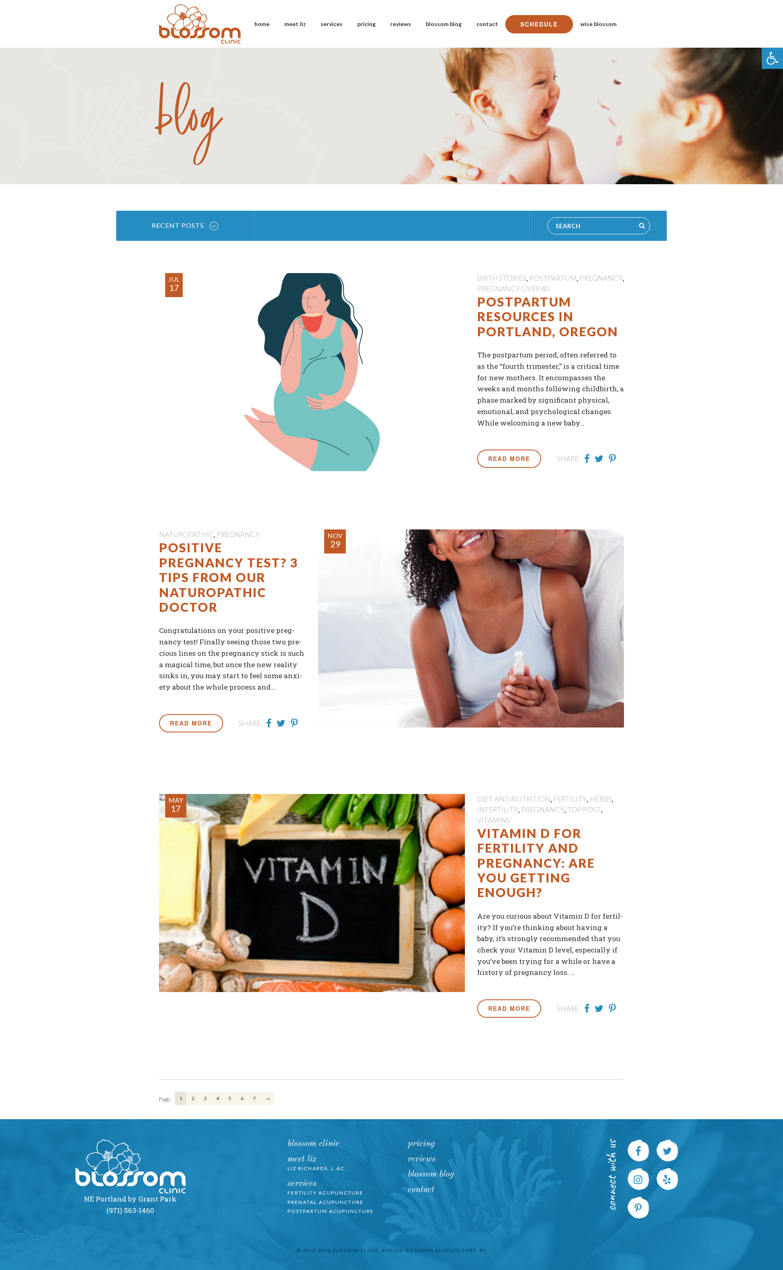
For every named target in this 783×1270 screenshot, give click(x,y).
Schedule (539, 24)
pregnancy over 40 (513, 288)
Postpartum (553, 278)
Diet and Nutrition (514, 799)
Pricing (366, 23)
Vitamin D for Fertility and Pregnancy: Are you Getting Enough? (536, 863)
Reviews (400, 23)
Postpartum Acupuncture (331, 1211)
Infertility (497, 809)
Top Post (584, 809)
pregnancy (601, 278)
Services (332, 23)
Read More (509, 458)
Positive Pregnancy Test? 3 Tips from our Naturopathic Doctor (228, 577)
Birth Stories (501, 278)
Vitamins (493, 820)
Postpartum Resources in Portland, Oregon (547, 316)
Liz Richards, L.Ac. (317, 1168)
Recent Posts (179, 225)
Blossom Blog (444, 23)
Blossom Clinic (313, 1144)
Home (262, 23)
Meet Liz (295, 23)
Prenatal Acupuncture (326, 1202)
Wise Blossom (598, 23)
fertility (570, 799)
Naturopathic (186, 534)
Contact (487, 23)
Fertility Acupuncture (325, 1193)
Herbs (601, 799)
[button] (772, 58)
